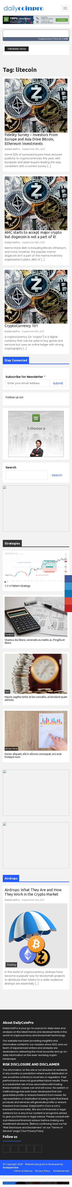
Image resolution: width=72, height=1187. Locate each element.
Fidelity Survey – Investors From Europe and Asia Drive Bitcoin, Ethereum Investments (31, 139)
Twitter (14, 1148)
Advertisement (61, 1170)
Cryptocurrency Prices (48, 39)
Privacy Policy (42, 1170)
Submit (58, 383)
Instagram (30, 1148)
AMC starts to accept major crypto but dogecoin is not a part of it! (33, 234)
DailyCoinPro (12, 149)
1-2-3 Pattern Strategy (17, 585)
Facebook (6, 1148)
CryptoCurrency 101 (21, 326)
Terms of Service (23, 1170)
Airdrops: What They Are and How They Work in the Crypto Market (33, 892)
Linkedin (22, 1148)
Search (11, 467)
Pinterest (38, 1148)
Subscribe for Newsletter (25, 377)
